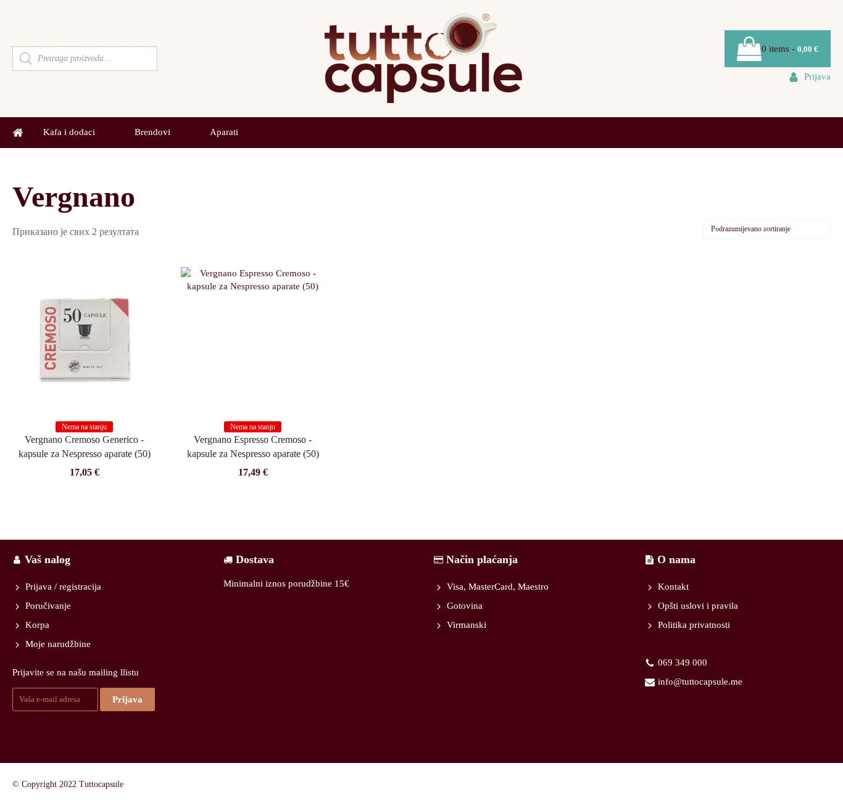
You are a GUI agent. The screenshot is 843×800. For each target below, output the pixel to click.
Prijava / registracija (63, 587)
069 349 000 (682, 662)
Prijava (127, 699)
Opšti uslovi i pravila (698, 606)
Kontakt (673, 587)
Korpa (37, 625)
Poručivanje (48, 606)
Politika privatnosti (694, 625)
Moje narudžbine (58, 644)
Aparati (224, 132)
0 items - (790, 49)
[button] (809, 76)
